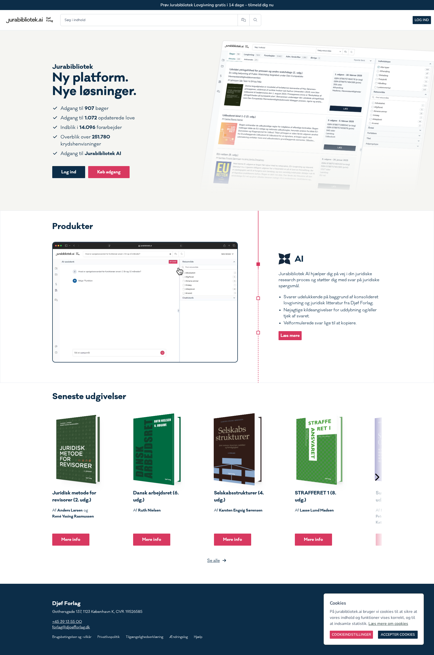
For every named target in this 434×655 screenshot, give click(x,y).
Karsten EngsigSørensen (240, 510)
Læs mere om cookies (388, 623)
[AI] (258, 264)
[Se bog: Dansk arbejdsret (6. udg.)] (157, 449)
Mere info (70, 539)
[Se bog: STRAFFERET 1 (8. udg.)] (319, 449)
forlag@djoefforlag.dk (71, 627)
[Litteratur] (258, 332)
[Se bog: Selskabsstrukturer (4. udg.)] (238, 449)
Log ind (422, 20)
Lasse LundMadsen (317, 510)
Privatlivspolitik (108, 637)
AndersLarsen (70, 510)
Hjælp (198, 637)
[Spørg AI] (243, 20)
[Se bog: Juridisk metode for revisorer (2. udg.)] (76, 449)
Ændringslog (178, 637)
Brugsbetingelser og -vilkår (71, 637)
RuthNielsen (149, 510)
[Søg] (255, 20)
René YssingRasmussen (73, 516)
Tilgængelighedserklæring (144, 637)
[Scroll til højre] (377, 477)
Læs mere (290, 335)
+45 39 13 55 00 (67, 621)
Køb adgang (109, 172)
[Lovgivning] (258, 298)
